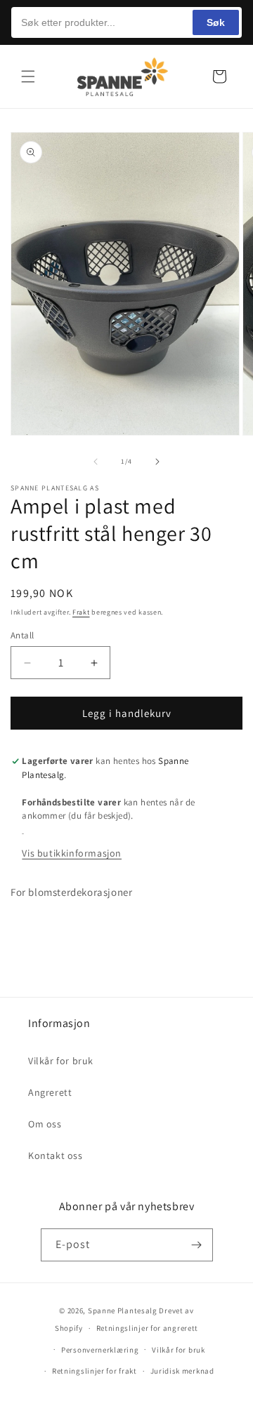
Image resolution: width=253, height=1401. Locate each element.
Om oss (45, 1124)
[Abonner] (196, 1244)
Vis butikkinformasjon (72, 853)
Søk (216, 22)
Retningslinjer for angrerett (147, 1328)
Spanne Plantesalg (122, 1310)
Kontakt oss (55, 1155)
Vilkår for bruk (60, 1060)
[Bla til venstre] (95, 461)
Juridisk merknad (182, 1371)
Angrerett (50, 1092)
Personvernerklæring (99, 1350)
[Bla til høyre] (157, 461)
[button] (28, 76)
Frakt (81, 612)
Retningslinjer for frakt (94, 1371)
